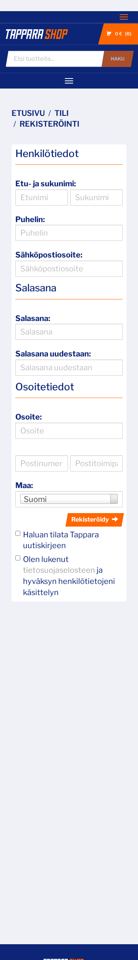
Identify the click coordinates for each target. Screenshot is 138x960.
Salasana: (32, 318)
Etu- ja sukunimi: (45, 183)
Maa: (24, 485)
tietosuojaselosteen (59, 570)
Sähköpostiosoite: (48, 254)
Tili (61, 113)
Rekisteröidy (90, 519)
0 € (122, 34)
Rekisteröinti (49, 124)
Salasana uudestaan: (53, 353)
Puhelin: (30, 219)
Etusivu (28, 113)
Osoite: (28, 416)
